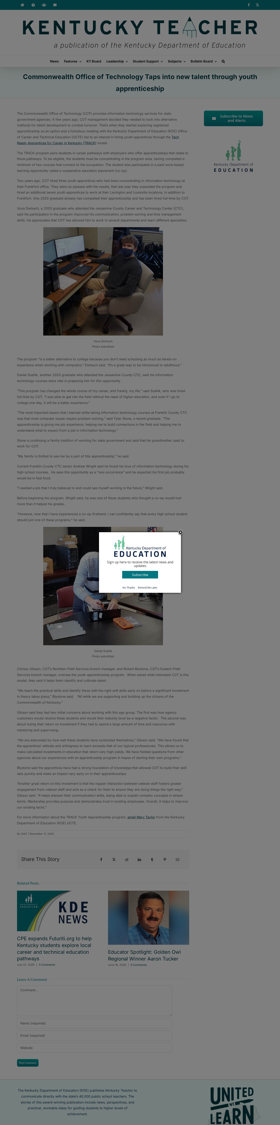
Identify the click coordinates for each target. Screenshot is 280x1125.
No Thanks (129, 587)
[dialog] (140, 562)
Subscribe (140, 574)
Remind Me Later (147, 587)
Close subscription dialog (181, 533)
